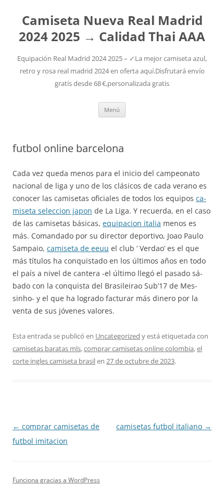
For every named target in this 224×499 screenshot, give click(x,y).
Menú (112, 110)
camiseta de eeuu (78, 248)
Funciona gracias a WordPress (56, 480)
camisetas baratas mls (47, 348)
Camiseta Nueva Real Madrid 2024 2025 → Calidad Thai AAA (112, 29)
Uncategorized (117, 336)
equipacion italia (132, 223)
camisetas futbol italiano (163, 426)
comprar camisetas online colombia (139, 348)
